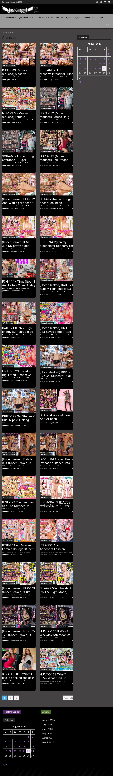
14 (100, 63)
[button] (107, 24)
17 (80, 68)
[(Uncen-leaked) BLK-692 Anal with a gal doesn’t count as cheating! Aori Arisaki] (19, 184)
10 (80, 63)
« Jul (79, 81)
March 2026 (48, 742)
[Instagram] (97, 2)
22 (104, 68)
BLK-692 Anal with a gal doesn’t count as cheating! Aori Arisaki (56, 202)
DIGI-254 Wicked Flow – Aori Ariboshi (56, 417)
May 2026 (47, 733)
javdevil (43, 165)
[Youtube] (109, 2)
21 (100, 68)
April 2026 (47, 738)
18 (85, 68)
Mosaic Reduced (9, 65)
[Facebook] (93, 2)
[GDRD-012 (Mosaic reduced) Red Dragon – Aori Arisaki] (56, 141)
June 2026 (47, 729)
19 (90, 68)
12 (90, 63)
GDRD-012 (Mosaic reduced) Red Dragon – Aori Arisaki (55, 159)
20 (95, 68)
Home (4, 32)
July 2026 (47, 724)
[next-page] (16, 698)
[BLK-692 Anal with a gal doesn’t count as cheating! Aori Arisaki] (56, 184)
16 (108, 63)
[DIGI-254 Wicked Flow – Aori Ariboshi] (56, 400)
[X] (101, 2)
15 (104, 63)
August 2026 (48, 720)
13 (95, 63)
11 (85, 63)
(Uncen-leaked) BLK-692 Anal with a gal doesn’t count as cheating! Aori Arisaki (18, 204)
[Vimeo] (105, 2)
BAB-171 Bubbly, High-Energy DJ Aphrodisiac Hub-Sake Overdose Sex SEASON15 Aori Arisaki (18, 333)
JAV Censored (46, 65)
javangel (6, 79)
